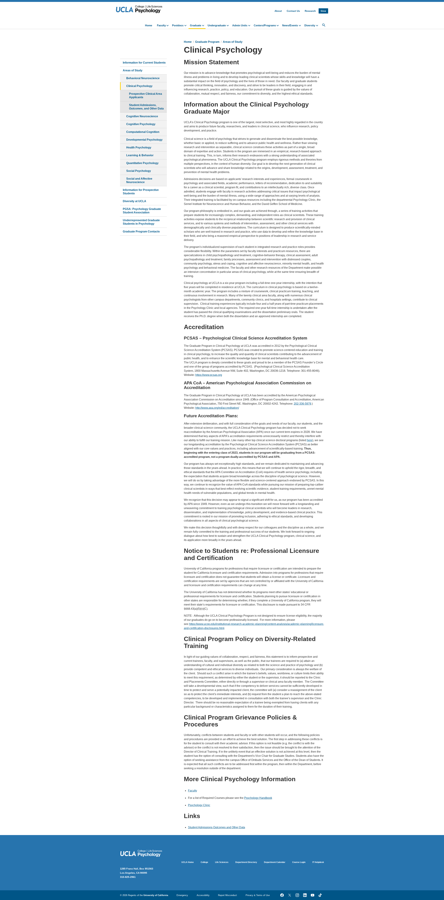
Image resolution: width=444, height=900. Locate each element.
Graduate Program (207, 41)
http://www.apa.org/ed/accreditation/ (217, 407)
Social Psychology (138, 170)
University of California (155, 895)
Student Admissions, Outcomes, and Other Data (146, 107)
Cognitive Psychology (140, 124)
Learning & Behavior (139, 155)
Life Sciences (221, 862)
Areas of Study (132, 70)
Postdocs (177, 25)
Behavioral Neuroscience (143, 78)
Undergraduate (217, 25)
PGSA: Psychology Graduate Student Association (142, 211)
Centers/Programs (265, 25)
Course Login (298, 862)
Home (148, 25)
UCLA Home (187, 862)
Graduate (195, 25)
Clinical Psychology (139, 86)
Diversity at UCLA (134, 201)
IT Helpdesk (318, 862)
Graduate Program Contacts (141, 231)
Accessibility (203, 895)
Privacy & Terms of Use (258, 895)
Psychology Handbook (258, 797)
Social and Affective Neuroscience (139, 180)
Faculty (161, 25)
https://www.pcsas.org (208, 374)
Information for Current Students (144, 62)
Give (323, 11)
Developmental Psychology (144, 139)
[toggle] (168, 25)
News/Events (290, 25)
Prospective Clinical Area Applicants (145, 95)
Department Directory (246, 862)
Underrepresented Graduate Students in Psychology (141, 222)
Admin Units (239, 25)
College (204, 862)
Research (310, 11)
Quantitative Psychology (142, 163)
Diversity (309, 25)
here (309, 440)
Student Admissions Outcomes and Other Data (216, 827)
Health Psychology (138, 147)
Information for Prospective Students (141, 191)
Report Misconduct (227, 895)
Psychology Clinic (199, 805)
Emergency (182, 895)
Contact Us (293, 11)
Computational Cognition (142, 131)
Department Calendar (274, 862)
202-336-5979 (302, 403)
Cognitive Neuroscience (142, 116)
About (278, 11)
